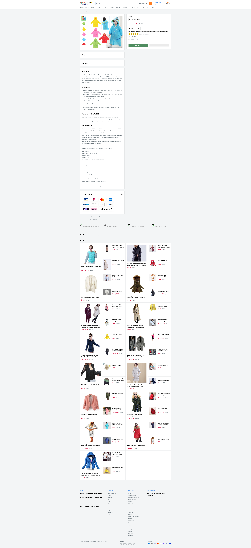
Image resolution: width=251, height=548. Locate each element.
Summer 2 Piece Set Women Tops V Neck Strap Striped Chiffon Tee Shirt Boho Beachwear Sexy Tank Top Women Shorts (164, 438)
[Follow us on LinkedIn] (134, 544)
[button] (159, 45)
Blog (129, 522)
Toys (138, 7)
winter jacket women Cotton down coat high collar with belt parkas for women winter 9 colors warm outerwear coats (164, 394)
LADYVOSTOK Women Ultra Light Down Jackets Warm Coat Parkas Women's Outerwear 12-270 (117, 276)
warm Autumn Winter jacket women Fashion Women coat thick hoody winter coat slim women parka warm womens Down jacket (136, 444)
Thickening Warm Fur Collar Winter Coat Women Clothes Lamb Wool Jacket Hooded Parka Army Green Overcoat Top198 (136, 296)
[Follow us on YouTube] (129, 544)
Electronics (145, 7)
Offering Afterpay (132, 495)
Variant (130, 16)
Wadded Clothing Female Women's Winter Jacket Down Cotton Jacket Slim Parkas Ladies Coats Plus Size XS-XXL (117, 290)
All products (85, 11)
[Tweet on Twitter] (134, 39)
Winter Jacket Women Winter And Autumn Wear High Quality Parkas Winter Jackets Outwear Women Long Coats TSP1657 (117, 409)
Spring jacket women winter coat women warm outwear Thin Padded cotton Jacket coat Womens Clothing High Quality (118, 261)
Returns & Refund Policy (133, 516)
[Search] (150, 3)
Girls (117, 7)
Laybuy (129, 527)
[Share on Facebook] (129, 39)
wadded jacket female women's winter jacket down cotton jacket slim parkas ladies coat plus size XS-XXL (164, 320)
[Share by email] (137, 39)
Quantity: (131, 28)
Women (99, 7)
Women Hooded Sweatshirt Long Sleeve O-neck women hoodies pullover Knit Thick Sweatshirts (118, 379)
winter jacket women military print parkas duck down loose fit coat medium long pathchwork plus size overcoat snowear (118, 320)
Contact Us (130, 512)
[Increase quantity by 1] (142, 28)
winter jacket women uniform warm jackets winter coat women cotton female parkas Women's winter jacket (91, 267)
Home (132, 7)
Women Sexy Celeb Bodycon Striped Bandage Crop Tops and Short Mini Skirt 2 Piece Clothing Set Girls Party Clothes (90, 444)
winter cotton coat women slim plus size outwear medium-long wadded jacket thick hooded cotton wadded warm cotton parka (118, 364)
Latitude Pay (131, 533)
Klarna (129, 493)
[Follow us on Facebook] (121, 544)
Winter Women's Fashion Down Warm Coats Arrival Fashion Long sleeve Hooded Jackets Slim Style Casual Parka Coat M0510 (136, 385)
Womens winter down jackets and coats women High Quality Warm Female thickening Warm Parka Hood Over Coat (163, 379)
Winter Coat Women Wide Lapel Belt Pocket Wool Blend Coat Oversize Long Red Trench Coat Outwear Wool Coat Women (136, 326)
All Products (130, 503)
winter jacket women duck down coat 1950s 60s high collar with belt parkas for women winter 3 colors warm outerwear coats (118, 394)
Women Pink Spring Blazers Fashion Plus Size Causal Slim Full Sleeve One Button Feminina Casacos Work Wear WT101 (163, 335)
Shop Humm (130, 535)
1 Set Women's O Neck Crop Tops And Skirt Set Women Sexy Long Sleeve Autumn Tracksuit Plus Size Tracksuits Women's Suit (117, 350)
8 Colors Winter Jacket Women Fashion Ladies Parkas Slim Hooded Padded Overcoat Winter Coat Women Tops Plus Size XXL (118, 335)
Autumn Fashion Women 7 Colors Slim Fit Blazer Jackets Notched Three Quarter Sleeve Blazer (90, 296)
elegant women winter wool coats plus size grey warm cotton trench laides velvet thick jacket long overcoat (136, 356)
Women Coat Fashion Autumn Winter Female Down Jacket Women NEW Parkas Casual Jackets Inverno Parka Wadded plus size (117, 453)
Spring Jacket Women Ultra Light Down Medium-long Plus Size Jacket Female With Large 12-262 (163, 424)
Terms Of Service (132, 520)
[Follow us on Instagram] (124, 544)
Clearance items (83, 7)
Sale (153, 7)
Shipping (130, 518)
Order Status (131, 508)
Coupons (130, 531)
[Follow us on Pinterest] (126, 544)
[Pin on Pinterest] (132, 39)
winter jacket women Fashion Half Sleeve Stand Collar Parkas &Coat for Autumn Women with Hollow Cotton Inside (118, 438)
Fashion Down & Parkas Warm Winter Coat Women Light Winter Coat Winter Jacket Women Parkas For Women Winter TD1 (163, 290)
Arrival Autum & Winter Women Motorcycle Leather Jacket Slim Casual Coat (163, 350)
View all (170, 241)
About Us (130, 501)
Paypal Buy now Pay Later (133, 497)
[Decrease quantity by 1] (135, 28)
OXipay (129, 524)
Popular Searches (132, 499)
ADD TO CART (138, 45)
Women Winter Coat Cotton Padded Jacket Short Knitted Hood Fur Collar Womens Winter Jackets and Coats (118, 468)
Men (106, 7)
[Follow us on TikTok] (131, 544)
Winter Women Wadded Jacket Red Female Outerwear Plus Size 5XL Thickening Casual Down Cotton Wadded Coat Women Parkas (164, 409)
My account (157, 4)
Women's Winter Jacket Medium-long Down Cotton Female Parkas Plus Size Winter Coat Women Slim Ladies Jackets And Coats (117, 424)
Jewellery (124, 7)
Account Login (131, 505)
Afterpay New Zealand (133, 529)
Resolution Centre (132, 510)
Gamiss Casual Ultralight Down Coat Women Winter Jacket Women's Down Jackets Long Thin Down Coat (117, 246)
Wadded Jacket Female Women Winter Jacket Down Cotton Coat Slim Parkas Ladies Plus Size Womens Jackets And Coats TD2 (90, 356)
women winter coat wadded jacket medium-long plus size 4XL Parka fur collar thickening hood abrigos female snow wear (136, 415)
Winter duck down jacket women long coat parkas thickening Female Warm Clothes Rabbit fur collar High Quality (136, 264)
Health (92, 7)
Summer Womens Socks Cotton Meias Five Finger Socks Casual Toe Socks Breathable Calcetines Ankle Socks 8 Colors (164, 364)
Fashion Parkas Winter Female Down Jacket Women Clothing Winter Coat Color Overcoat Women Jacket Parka (90, 474)
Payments (130, 514)
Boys (111, 7)
